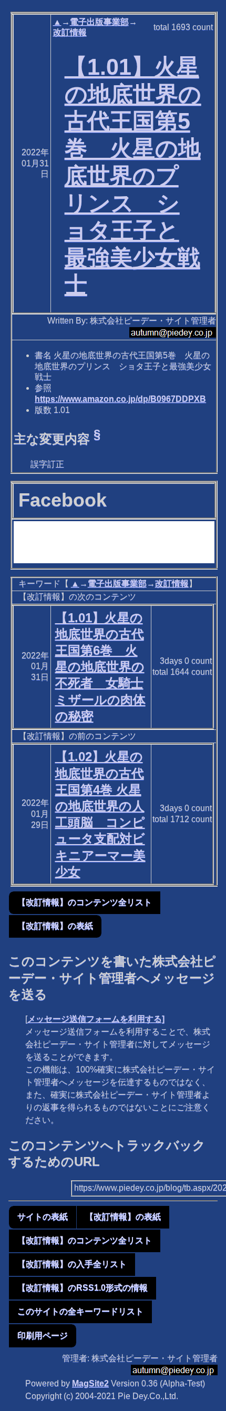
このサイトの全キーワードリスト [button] (80, 1311)
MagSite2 (90, 1383)
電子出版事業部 (99, 21)
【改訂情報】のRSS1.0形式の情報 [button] (82, 1287)
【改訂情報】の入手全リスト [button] (72, 1264)
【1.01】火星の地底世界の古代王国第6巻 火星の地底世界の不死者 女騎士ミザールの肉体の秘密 (100, 667)
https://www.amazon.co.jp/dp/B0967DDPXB (120, 398)
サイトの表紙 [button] (42, 1216)
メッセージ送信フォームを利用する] (96, 1018)
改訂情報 (70, 32)
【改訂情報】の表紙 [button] (55, 925)
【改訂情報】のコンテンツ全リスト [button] (84, 902)
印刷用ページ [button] (42, 1335)
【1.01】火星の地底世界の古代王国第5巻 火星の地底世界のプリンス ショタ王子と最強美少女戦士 (133, 176)
